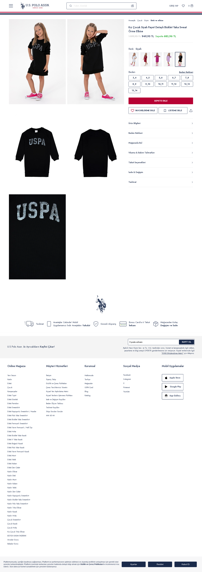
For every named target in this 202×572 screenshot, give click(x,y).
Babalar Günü (12, 543)
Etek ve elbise (157, 20)
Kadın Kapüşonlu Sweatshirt (18, 495)
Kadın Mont (11, 479)
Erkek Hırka (11, 431)
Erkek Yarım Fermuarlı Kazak (18, 451)
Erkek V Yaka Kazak (14, 439)
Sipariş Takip (51, 379)
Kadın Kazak (12, 511)
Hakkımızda (89, 375)
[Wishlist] (183, 6)
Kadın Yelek (11, 487)
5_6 (161, 77)
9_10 (147, 84)
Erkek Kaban (12, 463)
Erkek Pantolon (13, 403)
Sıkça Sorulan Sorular (54, 411)
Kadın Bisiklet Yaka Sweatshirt (18, 499)
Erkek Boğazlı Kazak (15, 443)
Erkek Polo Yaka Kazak (15, 447)
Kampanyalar (12, 391)
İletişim (48, 375)
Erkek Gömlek (12, 399)
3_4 (134, 77)
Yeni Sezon (11, 375)
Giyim (146, 20)
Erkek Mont (11, 455)
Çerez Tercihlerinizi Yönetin (56, 387)
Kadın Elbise (12, 471)
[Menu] (11, 6)
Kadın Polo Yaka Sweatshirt (17, 503)
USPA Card (89, 387)
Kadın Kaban (12, 483)
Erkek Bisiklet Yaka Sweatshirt (18, 419)
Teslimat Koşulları (52, 407)
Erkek (9, 383)
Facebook (126, 375)
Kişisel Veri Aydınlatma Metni (57, 391)
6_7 (174, 77)
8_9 (134, 84)
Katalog (87, 395)
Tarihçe (87, 379)
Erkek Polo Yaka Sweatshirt (17, 415)
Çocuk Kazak (12, 523)
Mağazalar (89, 383)
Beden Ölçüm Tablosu (54, 403)
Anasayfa (132, 20)
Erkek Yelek (11, 459)
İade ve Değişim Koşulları (55, 399)
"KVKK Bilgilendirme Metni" (172, 353)
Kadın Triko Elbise (14, 507)
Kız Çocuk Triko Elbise (16, 531)
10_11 (160, 84)
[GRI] (134, 59)
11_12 (173, 84)
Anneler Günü (13, 539)
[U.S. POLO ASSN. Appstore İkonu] (178, 378)
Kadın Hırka (12, 515)
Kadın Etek (11, 475)
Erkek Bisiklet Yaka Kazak (16, 435)
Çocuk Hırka (12, 527)
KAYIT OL (186, 341)
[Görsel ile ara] (132, 5)
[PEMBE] (157, 59)
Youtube (126, 392)
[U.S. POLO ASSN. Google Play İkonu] (178, 386)
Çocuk (139, 20)
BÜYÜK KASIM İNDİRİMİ (16, 535)
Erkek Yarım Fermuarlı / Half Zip (19, 427)
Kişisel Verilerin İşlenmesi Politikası (59, 395)
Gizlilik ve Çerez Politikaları (56, 383)
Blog (86, 391)
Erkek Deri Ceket (13, 467)
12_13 (187, 84)
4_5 (147, 77)
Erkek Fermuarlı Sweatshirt (17, 423)
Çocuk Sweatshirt (14, 519)
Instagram (127, 379)
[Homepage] (34, 6)
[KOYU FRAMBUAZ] (145, 59)
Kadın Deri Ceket (13, 491)
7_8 (187, 77)
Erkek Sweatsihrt (13, 407)
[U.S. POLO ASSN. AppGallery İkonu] (178, 395)
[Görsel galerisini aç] (37, 62)
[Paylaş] (191, 110)
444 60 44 (50, 415)
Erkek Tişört (11, 395)
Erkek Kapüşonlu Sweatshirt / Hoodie (21, 411)
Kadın (9, 379)
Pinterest (126, 387)
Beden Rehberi (186, 72)
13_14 (134, 90)
